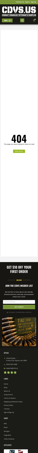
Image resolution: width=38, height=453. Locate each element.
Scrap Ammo (8, 395)
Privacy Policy (8, 405)
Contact (7, 409)
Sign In (27, 2)
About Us (7, 391)
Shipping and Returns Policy (13, 402)
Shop (5, 387)
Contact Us (20, 2)
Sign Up (33, 2)
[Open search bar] (22, 20)
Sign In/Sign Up (9, 412)
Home (6, 384)
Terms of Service (9, 398)
